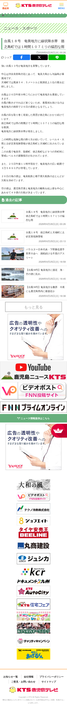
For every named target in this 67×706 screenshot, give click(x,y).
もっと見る (33, 307)
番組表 (5, 8)
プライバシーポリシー (51, 676)
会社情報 (29, 676)
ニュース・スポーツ (18, 15)
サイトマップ (49, 681)
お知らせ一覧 (10, 676)
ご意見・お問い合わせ (23, 681)
